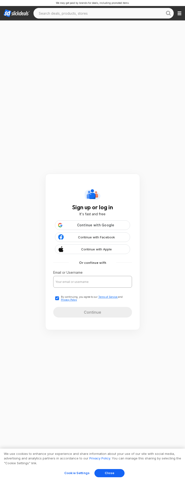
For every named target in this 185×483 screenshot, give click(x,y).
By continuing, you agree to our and (92, 298)
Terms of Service (108, 296)
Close (109, 473)
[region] (92, 466)
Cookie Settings (77, 473)
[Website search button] (168, 13)
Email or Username (68, 272)
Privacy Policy (69, 299)
